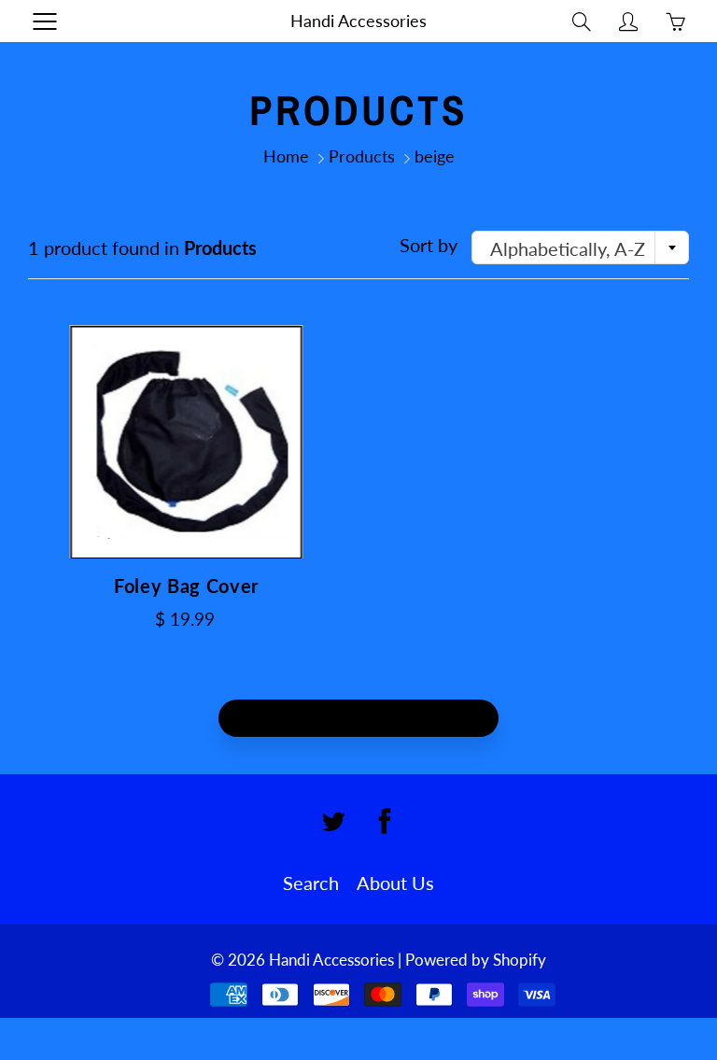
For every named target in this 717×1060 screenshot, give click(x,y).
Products (362, 156)
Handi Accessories (358, 20)
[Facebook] (384, 821)
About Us (395, 882)
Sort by (428, 244)
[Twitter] (333, 821)
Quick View (187, 441)
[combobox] (580, 247)
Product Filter (370, 718)
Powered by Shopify (475, 959)
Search (311, 882)
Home (286, 156)
